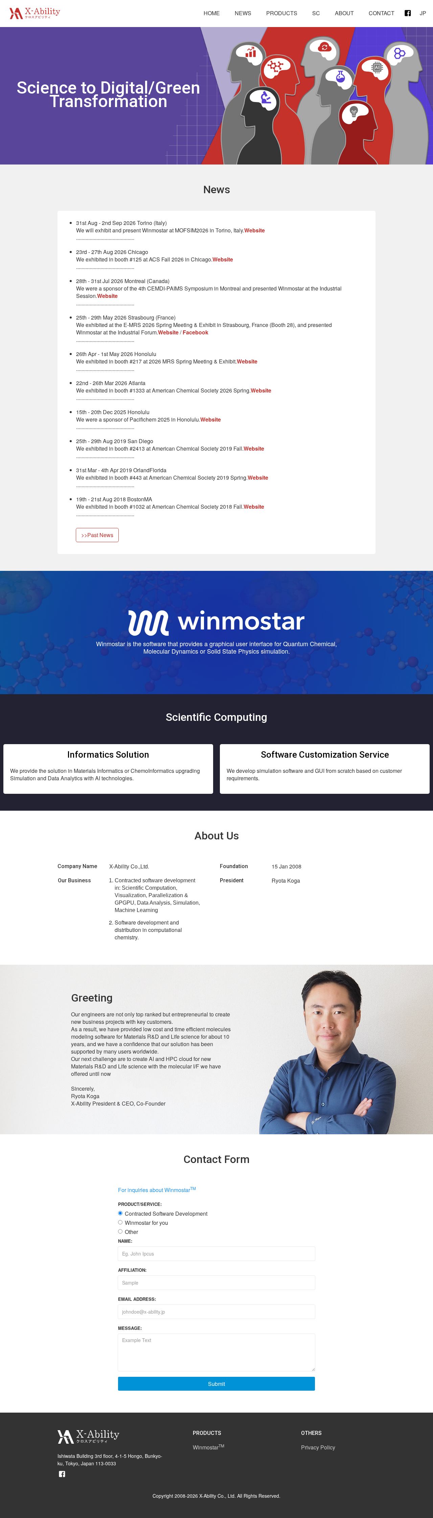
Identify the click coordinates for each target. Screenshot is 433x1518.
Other (131, 1232)
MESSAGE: (130, 1328)
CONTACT (381, 13)
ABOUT (344, 13)
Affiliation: (132, 1270)
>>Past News (97, 535)
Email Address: (137, 1299)
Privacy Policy (318, 1447)
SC (316, 13)
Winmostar (208, 1447)
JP (423, 13)
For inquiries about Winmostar (157, 1190)
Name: (125, 1241)
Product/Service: (140, 1204)
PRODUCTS (281, 13)
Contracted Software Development (166, 1213)
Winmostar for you (146, 1222)
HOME (212, 13)
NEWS (243, 13)
